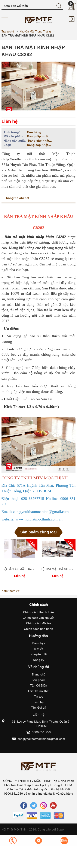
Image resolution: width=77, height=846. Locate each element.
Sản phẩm (39, 680)
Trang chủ (38, 674)
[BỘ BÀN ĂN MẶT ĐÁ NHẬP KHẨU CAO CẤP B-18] (19, 552)
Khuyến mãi (39, 654)
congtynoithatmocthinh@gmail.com (41, 738)
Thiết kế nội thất (38, 691)
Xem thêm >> (10, 590)
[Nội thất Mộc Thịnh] (38, 19)
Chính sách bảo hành (38, 628)
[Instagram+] (43, 805)
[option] (19, 563)
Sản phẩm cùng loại (38, 532)
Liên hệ (39, 702)
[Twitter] (33, 805)
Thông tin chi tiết (16, 198)
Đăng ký (38, 659)
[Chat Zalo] (64, 840)
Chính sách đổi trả (38, 623)
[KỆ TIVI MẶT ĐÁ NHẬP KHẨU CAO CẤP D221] (58, 552)
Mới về (38, 648)
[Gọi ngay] (13, 840)
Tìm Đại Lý (38, 707)
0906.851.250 (41, 732)
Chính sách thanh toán (38, 612)
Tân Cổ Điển (38, 685)
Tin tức (38, 696)
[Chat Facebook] (38, 840)
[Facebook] (23, 805)
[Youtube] (53, 805)
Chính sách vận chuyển (39, 617)
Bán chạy (38, 643)
